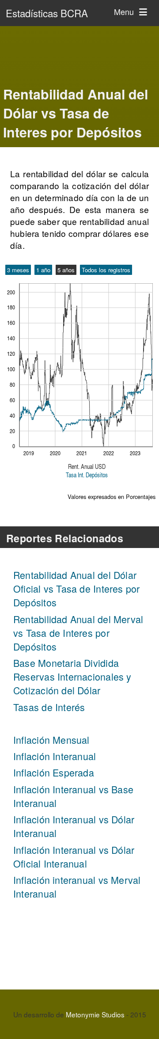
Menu (125, 11)
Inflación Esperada (53, 772)
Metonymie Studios (95, 1014)
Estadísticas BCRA (47, 13)
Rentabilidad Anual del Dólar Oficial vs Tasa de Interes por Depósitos (76, 588)
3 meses (18, 270)
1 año (43, 270)
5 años (66, 270)
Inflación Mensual (51, 739)
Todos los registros (106, 270)
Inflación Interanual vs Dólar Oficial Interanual (73, 856)
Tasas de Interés (49, 707)
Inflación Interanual (54, 756)
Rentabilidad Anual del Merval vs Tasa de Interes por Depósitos (78, 632)
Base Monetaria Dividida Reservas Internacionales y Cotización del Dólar (72, 676)
